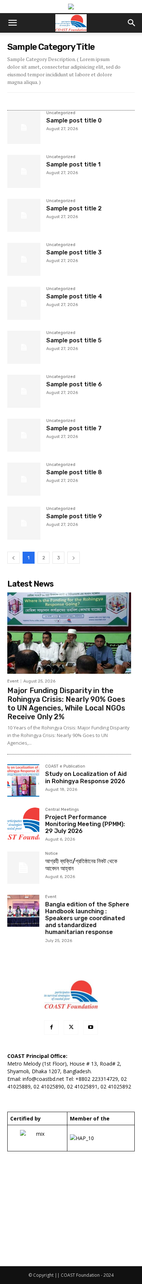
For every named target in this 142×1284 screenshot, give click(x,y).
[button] (12, 23)
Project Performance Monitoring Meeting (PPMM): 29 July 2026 (85, 824)
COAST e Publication (65, 766)
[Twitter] (71, 1027)
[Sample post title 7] (23, 435)
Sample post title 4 (74, 296)
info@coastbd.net (43, 1078)
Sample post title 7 (74, 428)
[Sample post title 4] (23, 303)
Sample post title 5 (74, 340)
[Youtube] (90, 1027)
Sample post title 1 (73, 164)
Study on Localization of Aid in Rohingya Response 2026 (86, 777)
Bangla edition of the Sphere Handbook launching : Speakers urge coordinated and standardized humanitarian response (87, 918)
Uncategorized (60, 113)
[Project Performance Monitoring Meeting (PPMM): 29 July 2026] (23, 824)
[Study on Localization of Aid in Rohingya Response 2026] (23, 780)
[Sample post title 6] (23, 391)
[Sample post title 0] (23, 127)
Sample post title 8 (74, 472)
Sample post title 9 (74, 516)
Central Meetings (62, 810)
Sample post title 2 (74, 208)
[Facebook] (51, 1027)
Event (13, 681)
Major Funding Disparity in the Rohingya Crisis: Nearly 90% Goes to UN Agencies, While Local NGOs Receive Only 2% (66, 703)
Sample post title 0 (74, 120)
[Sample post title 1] (23, 171)
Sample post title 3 (74, 252)
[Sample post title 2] (23, 215)
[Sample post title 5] (23, 347)
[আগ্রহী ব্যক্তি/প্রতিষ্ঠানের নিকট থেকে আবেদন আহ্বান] (23, 867)
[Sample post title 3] (23, 259)
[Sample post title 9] (23, 523)
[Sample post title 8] (23, 479)
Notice (51, 854)
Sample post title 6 (74, 384)
